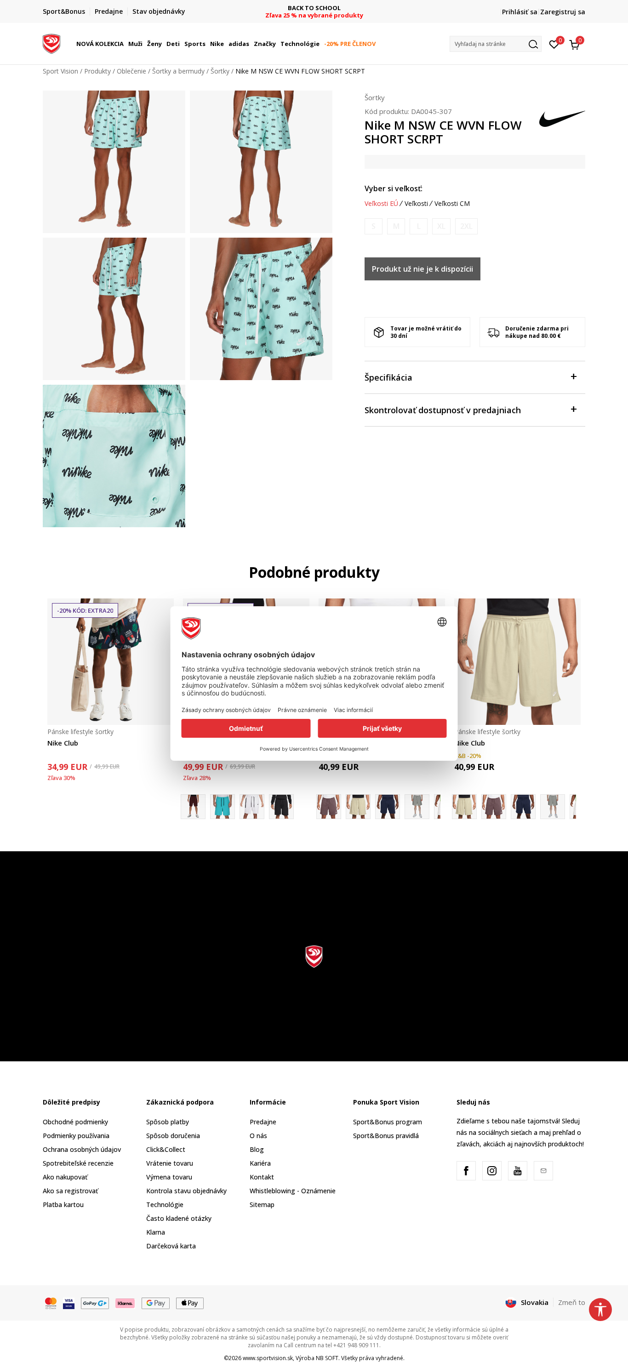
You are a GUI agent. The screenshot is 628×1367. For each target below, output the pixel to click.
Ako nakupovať (65, 1177)
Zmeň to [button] (571, 1302)
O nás (258, 1135)
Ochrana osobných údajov (82, 1149)
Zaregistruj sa (562, 11)
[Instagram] (492, 1171)
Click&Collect (165, 1149)
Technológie (164, 1204)
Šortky (220, 71)
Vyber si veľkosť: (393, 188)
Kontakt (262, 1177)
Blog (257, 1149)
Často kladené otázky (178, 1218)
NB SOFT (327, 1358)
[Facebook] (466, 1171)
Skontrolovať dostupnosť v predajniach (443, 410)
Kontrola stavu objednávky (186, 1190)
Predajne (263, 1121)
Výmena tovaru (169, 1177)
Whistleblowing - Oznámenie (293, 1190)
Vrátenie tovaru (169, 1163)
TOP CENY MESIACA (314, 8)
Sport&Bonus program (387, 1121)
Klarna (155, 1232)
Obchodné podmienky (75, 1121)
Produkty (97, 71)
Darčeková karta (171, 1246)
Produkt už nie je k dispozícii (422, 269)
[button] (125, 43)
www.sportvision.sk (268, 1358)
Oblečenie (131, 71)
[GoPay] (95, 1303)
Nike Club (62, 742)
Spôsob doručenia (173, 1135)
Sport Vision (60, 71)
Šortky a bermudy (178, 71)
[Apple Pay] (190, 1303)
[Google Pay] (156, 1303)
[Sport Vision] (51, 43)
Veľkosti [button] (416, 203)
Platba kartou (63, 1204)
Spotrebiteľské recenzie (78, 1163)
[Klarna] (125, 1303)
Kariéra (260, 1163)
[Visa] (68, 1303)
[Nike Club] (110, 661)
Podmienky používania (76, 1135)
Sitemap (262, 1204)
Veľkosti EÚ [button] (381, 203)
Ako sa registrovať (70, 1190)
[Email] (543, 1171)
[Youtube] (517, 1171)
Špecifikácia (388, 377)
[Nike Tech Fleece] (222, 807)
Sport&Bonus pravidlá (386, 1135)
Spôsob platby (167, 1121)
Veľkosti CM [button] (452, 203)
